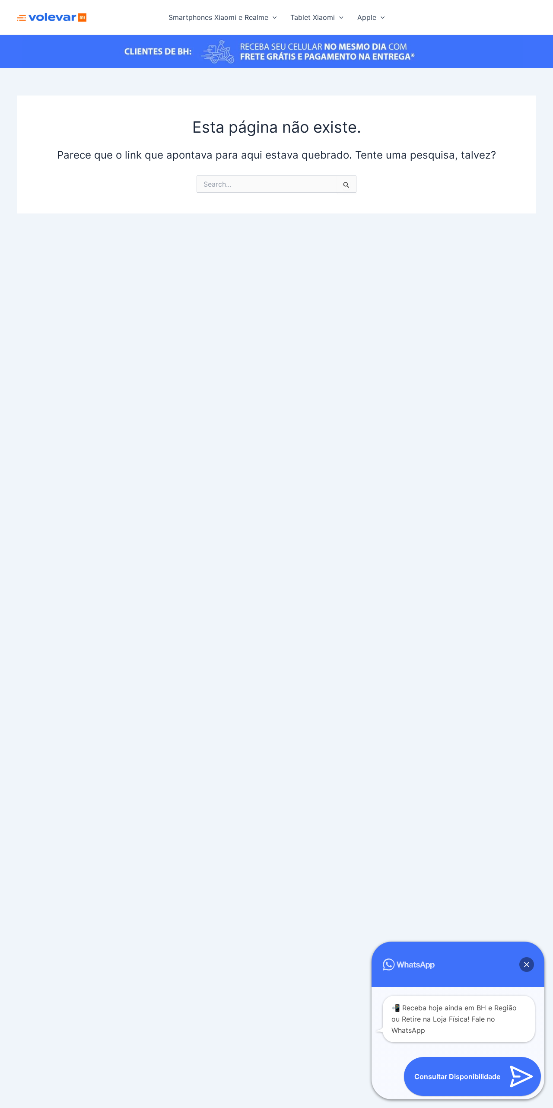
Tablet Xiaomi (312, 17)
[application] (272, 17)
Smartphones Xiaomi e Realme (218, 17)
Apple (366, 17)
